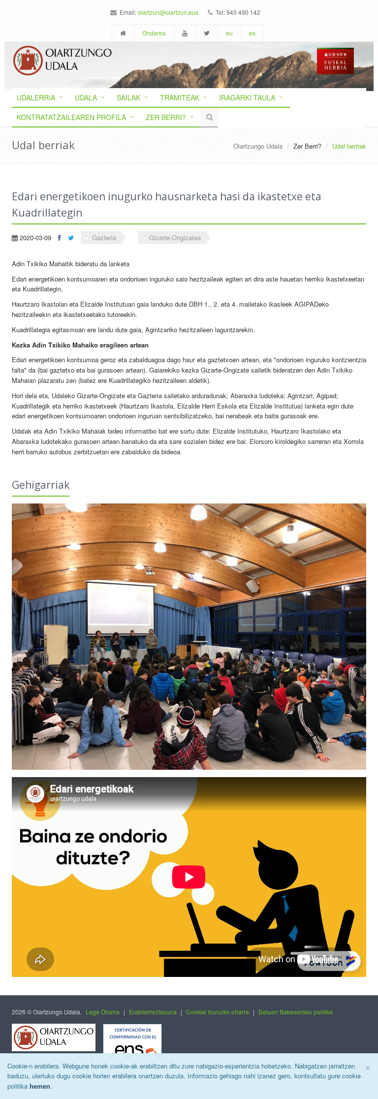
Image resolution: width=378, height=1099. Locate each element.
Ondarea (154, 33)
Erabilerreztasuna (153, 1011)
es (252, 33)
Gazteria (104, 237)
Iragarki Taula (247, 97)
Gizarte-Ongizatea (175, 237)
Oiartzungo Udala (258, 146)
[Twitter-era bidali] (71, 237)
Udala (86, 97)
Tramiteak (179, 97)
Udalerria (36, 97)
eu (229, 33)
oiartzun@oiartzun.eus (168, 12)
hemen (40, 1086)
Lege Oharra (103, 1011)
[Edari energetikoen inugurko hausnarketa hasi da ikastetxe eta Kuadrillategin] (189, 636)
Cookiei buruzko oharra (217, 1011)
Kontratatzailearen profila (71, 117)
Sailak (128, 97)
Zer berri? (166, 117)
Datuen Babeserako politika (295, 1011)
